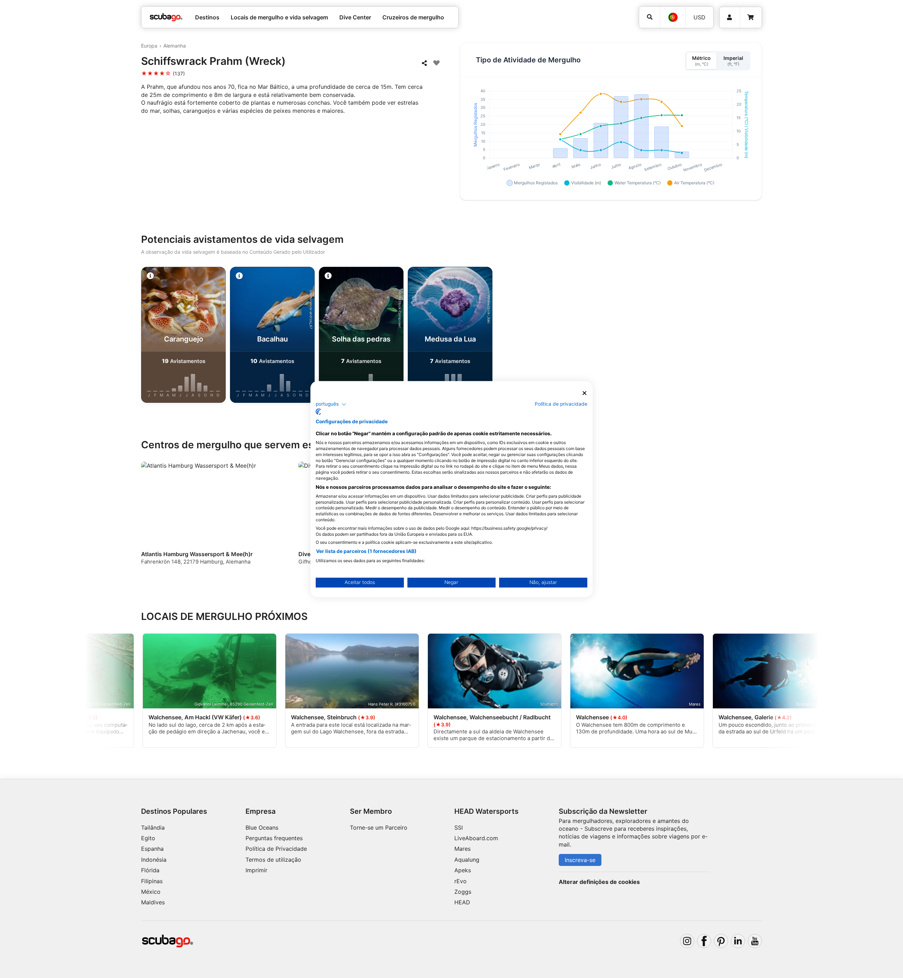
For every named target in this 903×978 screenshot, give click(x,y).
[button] (331, 404)
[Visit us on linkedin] (738, 941)
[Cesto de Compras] (751, 17)
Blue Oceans (262, 827)
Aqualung (466, 859)
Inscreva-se (580, 859)
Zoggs (462, 891)
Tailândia (153, 827)
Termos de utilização (273, 859)
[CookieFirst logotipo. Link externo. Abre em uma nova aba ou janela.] (318, 411)
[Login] (730, 17)
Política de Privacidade (276, 848)
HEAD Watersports (486, 811)
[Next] (783, 336)
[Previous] (120, 336)
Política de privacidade (561, 404)
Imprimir (256, 870)
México (150, 891)
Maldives (153, 902)
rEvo (460, 881)
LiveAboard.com (476, 838)
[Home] (166, 17)
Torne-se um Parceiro (378, 827)
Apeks (462, 870)
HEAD (462, 902)
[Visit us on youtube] (755, 941)
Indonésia (153, 859)
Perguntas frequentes (274, 838)
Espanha (152, 848)
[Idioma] (672, 17)
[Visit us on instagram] (687, 941)
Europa (149, 46)
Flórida (150, 870)
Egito (148, 838)
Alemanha (174, 46)
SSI (458, 827)
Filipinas (152, 881)
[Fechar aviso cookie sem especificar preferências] (584, 393)
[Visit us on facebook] (704, 941)
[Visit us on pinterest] (721, 941)
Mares (462, 848)
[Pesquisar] (649, 17)
